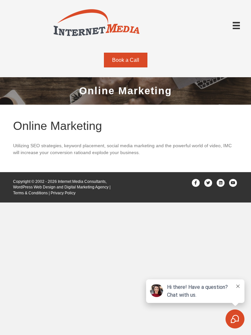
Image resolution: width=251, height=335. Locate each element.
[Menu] (236, 25)
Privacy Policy (63, 193)
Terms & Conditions (30, 193)
